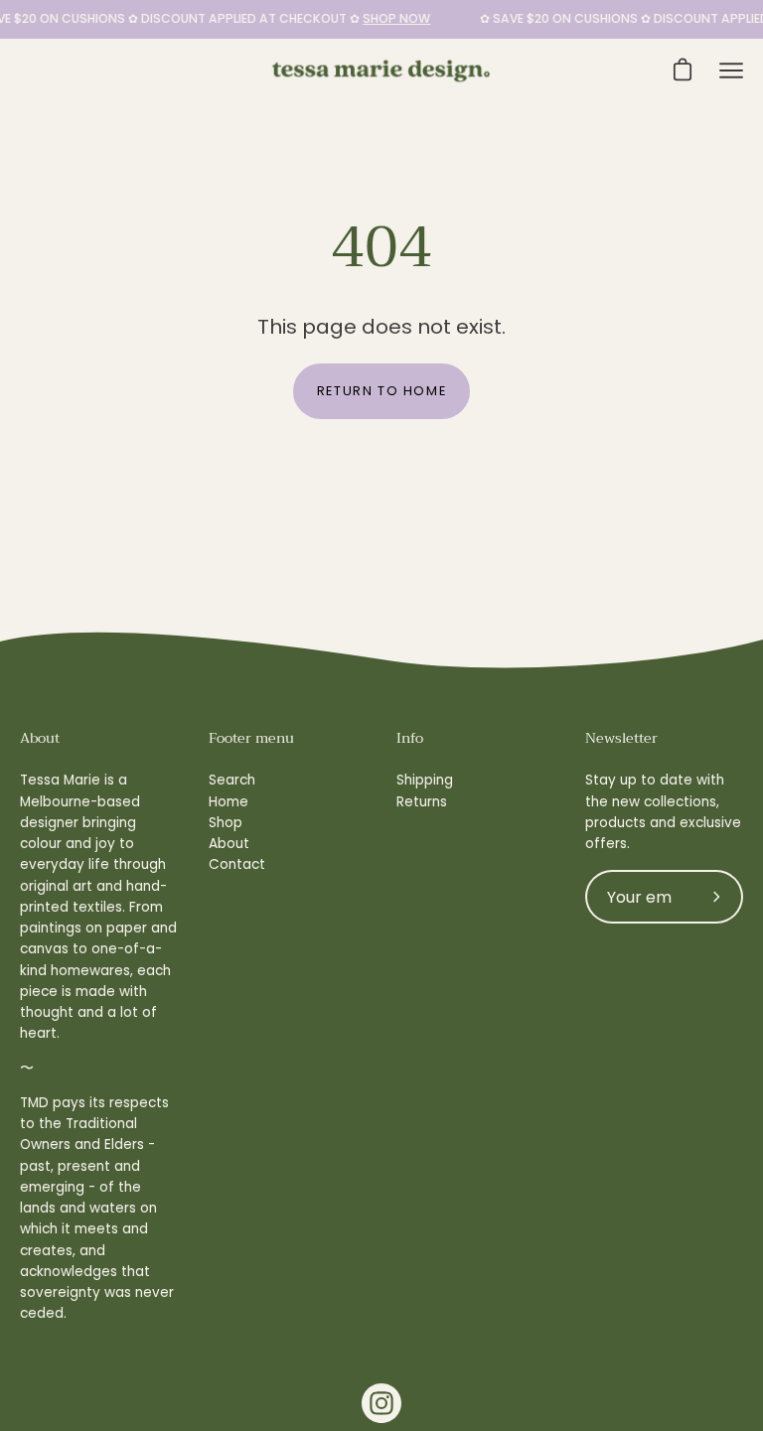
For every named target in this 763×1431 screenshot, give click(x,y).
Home (228, 801)
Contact (237, 864)
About (229, 843)
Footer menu (251, 739)
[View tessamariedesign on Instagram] (381, 1403)
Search (232, 780)
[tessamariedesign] (381, 70)
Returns (421, 801)
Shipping (424, 780)
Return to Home (381, 390)
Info (409, 739)
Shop (225, 822)
